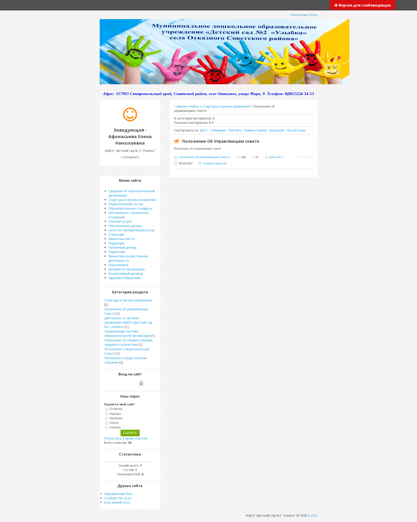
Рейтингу (235, 130)
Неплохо (115, 418)
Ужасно (115, 427)
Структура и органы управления (226, 106)
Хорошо (115, 413)
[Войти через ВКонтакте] (119, 383)
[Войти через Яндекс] (133, 383)
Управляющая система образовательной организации (127, 333)
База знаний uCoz (117, 502)
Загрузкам (276, 130)
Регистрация (299, 15)
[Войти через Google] (141, 383)
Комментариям (255, 130)
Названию (218, 130)
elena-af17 (276, 157)
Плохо (114, 423)
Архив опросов (136, 438)
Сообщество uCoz (117, 498)
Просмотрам (295, 130)
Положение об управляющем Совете (204, 157)
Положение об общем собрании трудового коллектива (128, 342)
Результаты (113, 438)
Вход (314, 15)
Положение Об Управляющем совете (220, 141)
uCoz (314, 515)
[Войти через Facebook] (126, 383)
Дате (203, 130)
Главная (180, 106)
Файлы (194, 106)
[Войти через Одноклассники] (149, 383)
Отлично (115, 409)
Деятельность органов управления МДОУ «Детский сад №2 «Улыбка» (128, 322)
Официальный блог (118, 494)
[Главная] (130, 120)
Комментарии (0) (214, 163)
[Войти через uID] (111, 383)
